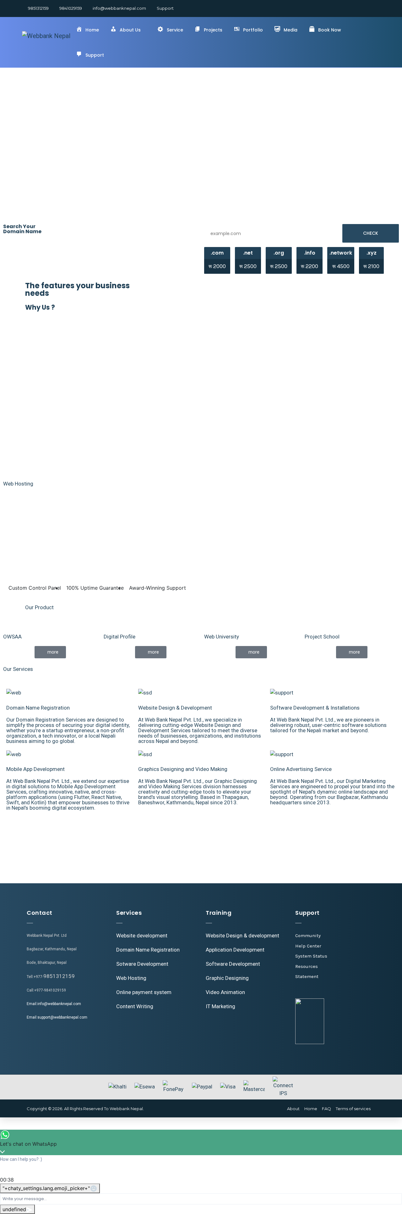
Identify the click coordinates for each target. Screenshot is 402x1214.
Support (165, 8)
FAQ (326, 1108)
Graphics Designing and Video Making (182, 769)
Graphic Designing (227, 978)
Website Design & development (242, 935)
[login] (370, 8)
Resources (306, 966)
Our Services (18, 669)
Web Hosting (18, 484)
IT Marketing (220, 1006)
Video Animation (225, 992)
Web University (221, 636)
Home (310, 1108)
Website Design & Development (175, 708)
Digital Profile (119, 636)
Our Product (39, 607)
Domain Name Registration (38, 708)
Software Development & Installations (315, 708)
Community (308, 935)
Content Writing (134, 1006)
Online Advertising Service (301, 769)
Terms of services (353, 1108)
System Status (311, 956)
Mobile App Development (35, 769)
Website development (141, 935)
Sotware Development (142, 964)
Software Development (233, 964)
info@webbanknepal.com (119, 8)
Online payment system (143, 992)
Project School (322, 636)
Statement (306, 976)
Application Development (235, 950)
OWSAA (12, 636)
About (293, 1108)
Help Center (308, 946)
